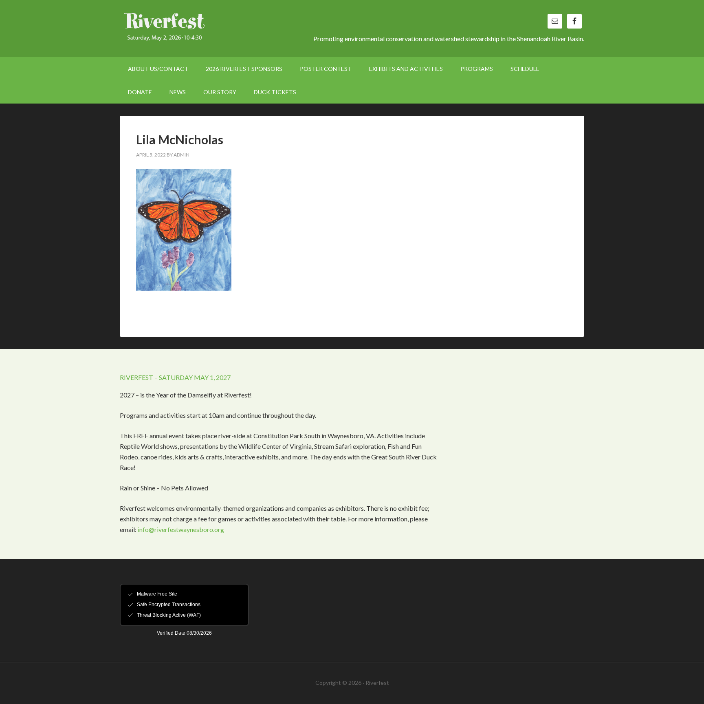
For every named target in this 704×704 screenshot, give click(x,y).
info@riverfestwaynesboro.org (181, 529)
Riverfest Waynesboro (189, 28)
